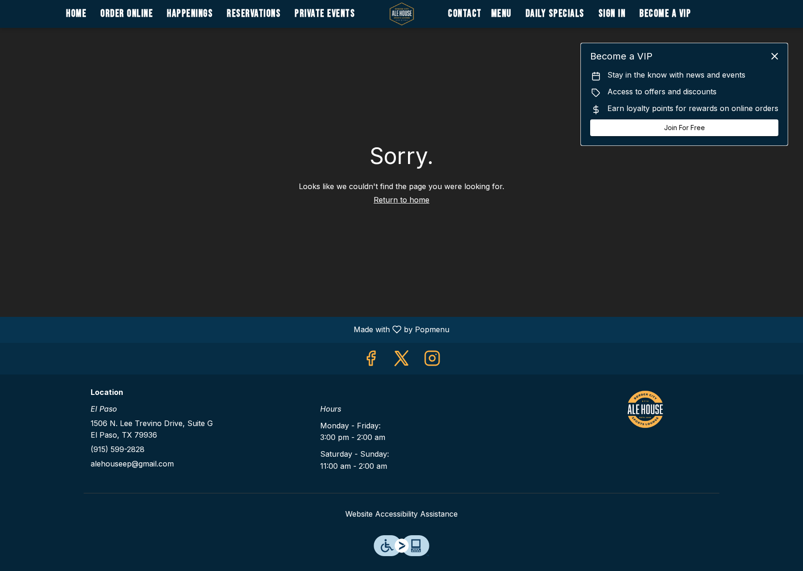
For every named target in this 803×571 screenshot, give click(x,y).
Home (76, 13)
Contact (465, 13)
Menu (501, 13)
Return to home (401, 199)
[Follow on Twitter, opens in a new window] (401, 361)
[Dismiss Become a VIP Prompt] (774, 56)
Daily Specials (555, 13)
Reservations (254, 13)
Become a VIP (665, 13)
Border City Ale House (645, 409)
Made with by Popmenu (228, 329)
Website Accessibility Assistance (401, 513)
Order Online (126, 13)
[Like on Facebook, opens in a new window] (370, 361)
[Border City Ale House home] (401, 14)
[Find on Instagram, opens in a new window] (432, 361)
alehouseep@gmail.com (132, 463)
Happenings (190, 13)
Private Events (325, 13)
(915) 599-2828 (118, 449)
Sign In (612, 13)
